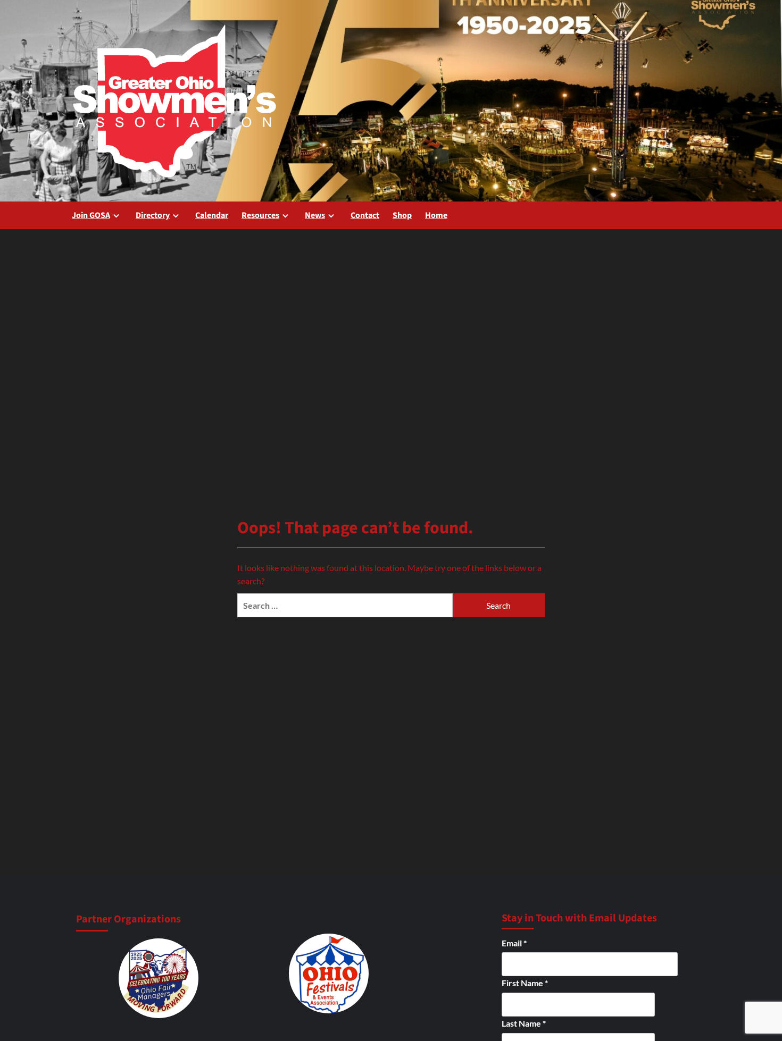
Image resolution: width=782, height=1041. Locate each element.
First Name (525, 983)
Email (514, 943)
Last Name (524, 1023)
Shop (402, 215)
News (315, 215)
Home (436, 215)
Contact (365, 215)
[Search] (703, 215)
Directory (153, 215)
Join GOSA (91, 215)
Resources (260, 215)
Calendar (211, 215)
